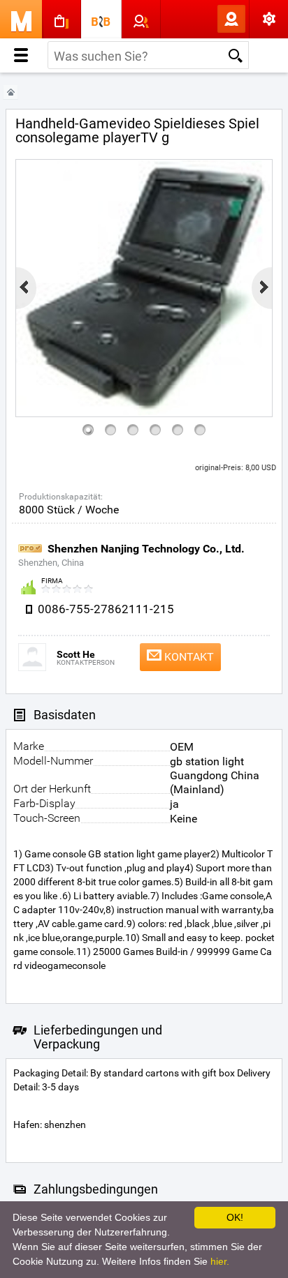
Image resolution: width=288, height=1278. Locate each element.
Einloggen (208, 19)
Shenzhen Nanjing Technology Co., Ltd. (146, 548)
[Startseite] (10, 92)
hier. (219, 1261)
